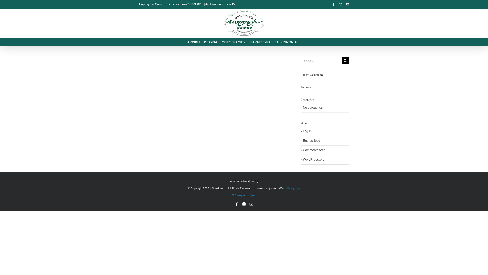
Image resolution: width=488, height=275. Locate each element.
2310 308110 (195, 4)
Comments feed (314, 150)
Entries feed (311, 140)
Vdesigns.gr (293, 188)
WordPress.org (313, 159)
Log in (307, 131)
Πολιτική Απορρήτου (244, 195)
